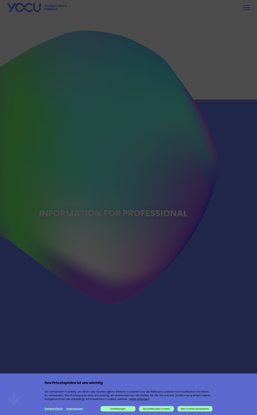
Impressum (74, 409)
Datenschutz (54, 409)
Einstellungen (118, 408)
